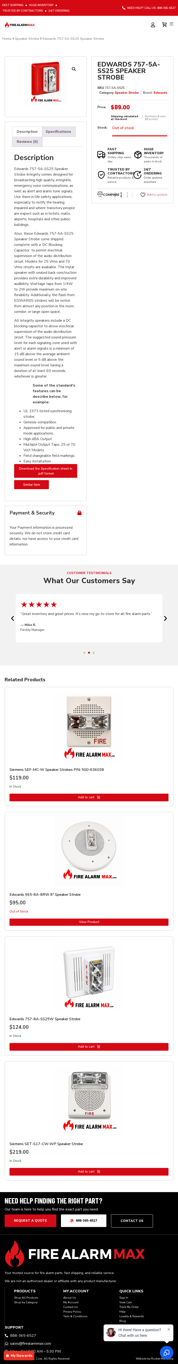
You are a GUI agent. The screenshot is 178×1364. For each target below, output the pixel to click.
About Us (69, 1298)
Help (122, 1312)
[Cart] (165, 23)
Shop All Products (26, 1298)
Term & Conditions (75, 1316)
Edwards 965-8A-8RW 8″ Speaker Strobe (45, 894)
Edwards (160, 92)
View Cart (125, 1302)
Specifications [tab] (58, 131)
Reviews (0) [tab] (27, 141)
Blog (122, 1321)
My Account (71, 1302)
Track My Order (129, 1307)
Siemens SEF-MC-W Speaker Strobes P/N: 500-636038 (57, 769)
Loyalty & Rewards (131, 1316)
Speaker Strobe (27, 38)
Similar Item (31, 484)
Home (7, 38)
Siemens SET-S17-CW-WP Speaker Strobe (46, 1144)
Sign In (123, 1298)
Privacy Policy (72, 1312)
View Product (89, 922)
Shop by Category (26, 1302)
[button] (74, 69)
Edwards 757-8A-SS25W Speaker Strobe (45, 1019)
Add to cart (86, 797)
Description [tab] (27, 131)
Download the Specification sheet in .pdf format (45, 471)
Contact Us (70, 1307)
